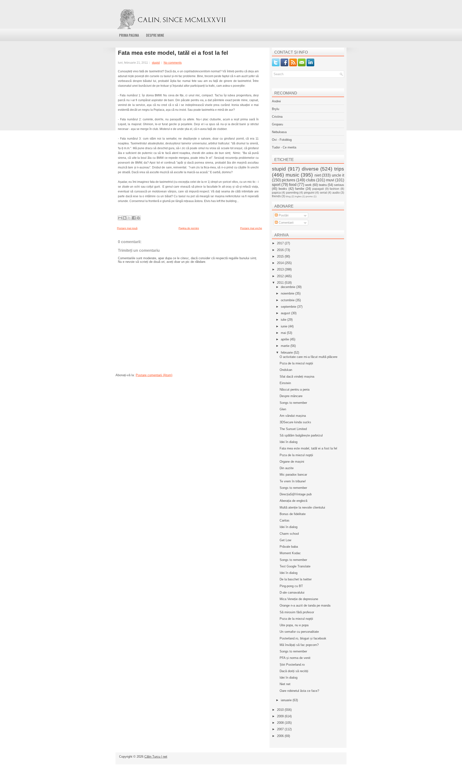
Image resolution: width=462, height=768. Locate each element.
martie (285, 346)
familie (299, 188)
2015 (281, 256)
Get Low (285, 540)
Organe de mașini (292, 461)
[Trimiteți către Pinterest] (138, 217)
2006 (281, 736)
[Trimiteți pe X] (129, 217)
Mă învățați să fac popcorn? (299, 645)
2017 (281, 243)
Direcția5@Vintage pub (296, 494)
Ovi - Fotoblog (282, 139)
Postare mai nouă (127, 228)
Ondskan (286, 370)
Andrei (276, 101)
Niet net (285, 684)
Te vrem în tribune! (293, 481)
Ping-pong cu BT (291, 586)
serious (339, 185)
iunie (284, 326)
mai (284, 333)
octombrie (288, 300)
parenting (292, 192)
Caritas (284, 520)
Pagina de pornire (189, 228)
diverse (310, 169)
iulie (284, 319)
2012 (281, 276)
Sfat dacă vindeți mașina (297, 376)
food (292, 185)
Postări (283, 215)
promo (309, 196)
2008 (281, 723)
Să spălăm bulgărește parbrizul (301, 435)
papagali (318, 188)
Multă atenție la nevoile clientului (302, 507)
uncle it (338, 175)
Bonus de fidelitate (293, 514)
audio (336, 192)
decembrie (288, 287)
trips (339, 169)
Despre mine (155, 35)
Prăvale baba (289, 546)
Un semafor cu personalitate (299, 631)
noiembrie (288, 293)
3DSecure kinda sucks (295, 422)
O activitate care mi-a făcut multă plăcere (308, 357)
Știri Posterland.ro (292, 664)
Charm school (289, 533)
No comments (173, 62)
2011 (281, 282)
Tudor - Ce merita (284, 147)
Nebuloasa (279, 132)
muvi (330, 180)
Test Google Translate (295, 566)
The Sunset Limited (293, 429)
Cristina (277, 116)
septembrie (289, 306)
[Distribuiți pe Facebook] (133, 217)
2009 (281, 716)
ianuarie (287, 700)
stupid (156, 62)
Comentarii (286, 222)
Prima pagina (129, 35)
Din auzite (287, 468)
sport (276, 185)
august (286, 313)
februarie (287, 352)
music (292, 175)
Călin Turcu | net (155, 756)
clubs (310, 180)
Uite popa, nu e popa (294, 625)
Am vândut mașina (293, 416)
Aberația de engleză (293, 501)
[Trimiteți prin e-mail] (120, 217)
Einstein (285, 383)
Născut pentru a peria (294, 389)
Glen (283, 409)
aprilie (285, 339)
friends (276, 196)
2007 (281, 729)
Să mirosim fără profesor (297, 612)
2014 (281, 263)
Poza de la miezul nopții (296, 363)
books (283, 188)
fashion (334, 188)
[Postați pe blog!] (124, 217)
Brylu (275, 109)
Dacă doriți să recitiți (294, 671)
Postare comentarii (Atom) (154, 375)
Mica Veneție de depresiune (299, 599)
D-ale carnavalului (292, 592)
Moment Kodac (290, 553)
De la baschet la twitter (296, 579)
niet (317, 175)
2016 (281, 250)
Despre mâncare (291, 396)
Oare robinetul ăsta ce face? (299, 691)
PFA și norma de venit (295, 658)
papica (276, 192)
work (308, 185)
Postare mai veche (251, 228)
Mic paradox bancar (293, 474)
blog (288, 196)
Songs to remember (293, 403)
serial (323, 192)
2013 (281, 269)
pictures (288, 180)
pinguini (309, 192)
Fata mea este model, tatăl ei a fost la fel (173, 53)
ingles (298, 196)
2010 (281, 710)
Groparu (277, 124)
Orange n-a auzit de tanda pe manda (305, 605)
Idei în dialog (288, 442)
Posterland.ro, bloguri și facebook (303, 638)
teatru (323, 185)
